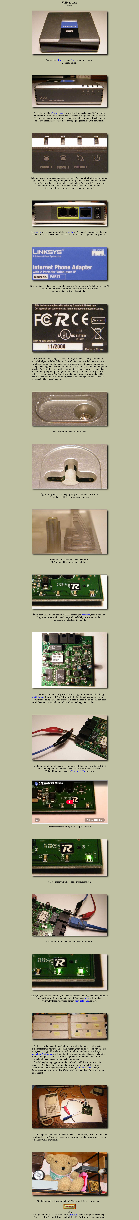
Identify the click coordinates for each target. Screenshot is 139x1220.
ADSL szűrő (47, 1054)
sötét (87, 998)
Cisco (73, 60)
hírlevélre (72, 1214)
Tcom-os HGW (78, 771)
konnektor (36, 1054)
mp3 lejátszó (37, 697)
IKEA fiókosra (85, 1067)
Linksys (61, 60)
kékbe (70, 232)
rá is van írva (57, 113)
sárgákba (37, 232)
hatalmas (86, 614)
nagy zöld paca (82, 1001)
